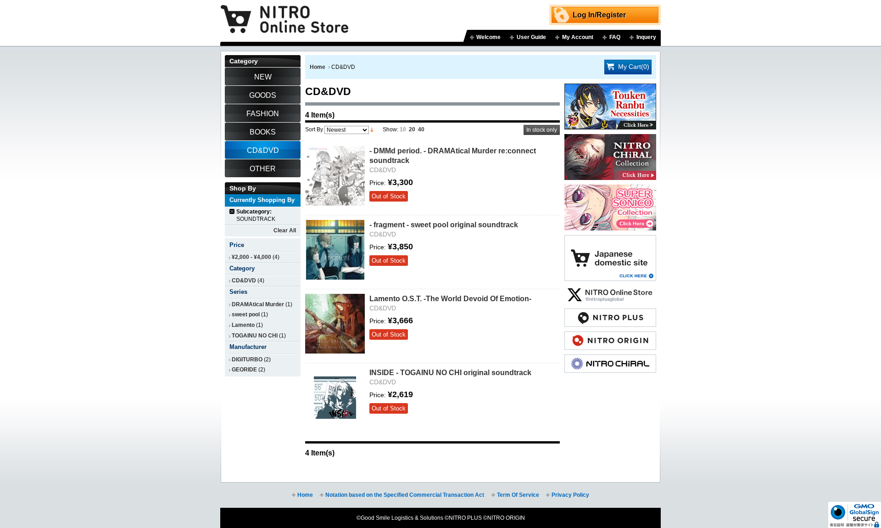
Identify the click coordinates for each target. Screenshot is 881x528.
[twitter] (610, 290)
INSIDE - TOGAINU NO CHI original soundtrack (450, 372)
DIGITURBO (247, 359)
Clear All (284, 230)
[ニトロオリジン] (610, 336)
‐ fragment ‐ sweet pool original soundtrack (443, 224)
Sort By (314, 129)
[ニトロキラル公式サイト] (610, 359)
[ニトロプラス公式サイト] (610, 313)
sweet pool (246, 314)
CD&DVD (244, 280)
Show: (390, 129)
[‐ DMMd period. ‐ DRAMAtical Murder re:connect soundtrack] (335, 176)
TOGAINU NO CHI (255, 335)
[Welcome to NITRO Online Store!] (284, 12)
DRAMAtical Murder (258, 304)
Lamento (243, 325)
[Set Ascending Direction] (372, 129)
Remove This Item (232, 211)
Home (317, 67)
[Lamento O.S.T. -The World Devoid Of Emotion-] (335, 324)
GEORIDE (244, 369)
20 (412, 129)
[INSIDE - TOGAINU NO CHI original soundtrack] (335, 397)
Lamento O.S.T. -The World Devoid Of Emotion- (450, 298)
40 (421, 129)
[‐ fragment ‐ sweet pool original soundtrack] (335, 250)
